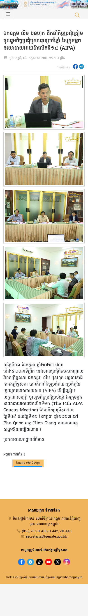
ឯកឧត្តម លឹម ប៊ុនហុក (28, 463)
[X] (57, 562)
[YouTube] (48, 562)
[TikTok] (39, 562)
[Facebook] (21, 562)
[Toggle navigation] (8, 13)
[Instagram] (66, 562)
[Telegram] (30, 562)
